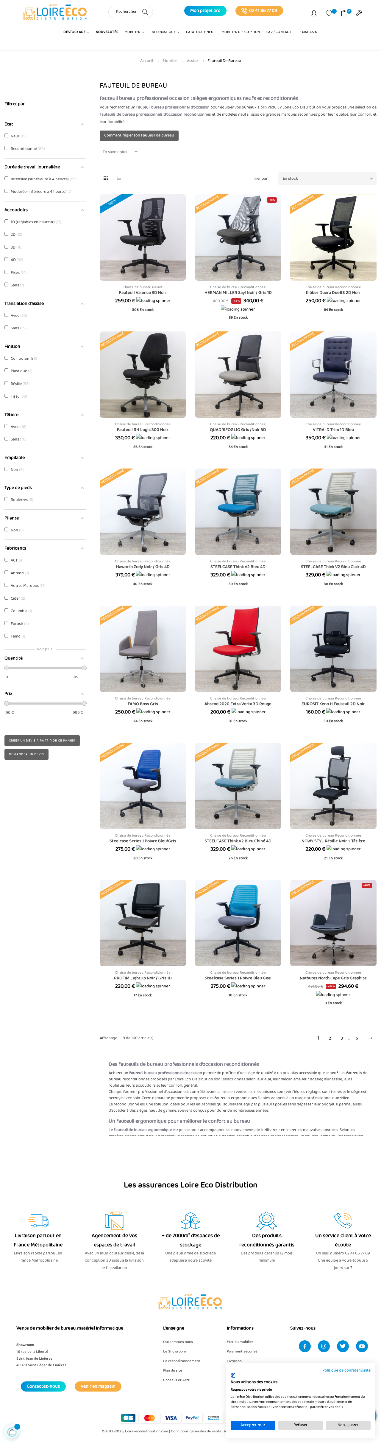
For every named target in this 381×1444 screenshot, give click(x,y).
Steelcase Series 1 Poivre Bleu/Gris (143, 841)
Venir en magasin (98, 1386)
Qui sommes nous (178, 1342)
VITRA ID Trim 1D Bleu (333, 429)
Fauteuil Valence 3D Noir (142, 292)
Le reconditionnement (181, 1361)
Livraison (234, 1361)
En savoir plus (115, 152)
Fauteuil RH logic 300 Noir (142, 429)
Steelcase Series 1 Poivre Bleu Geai (238, 978)
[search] (145, 11)
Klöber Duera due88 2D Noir (333, 292)
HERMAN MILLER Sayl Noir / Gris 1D (238, 292)
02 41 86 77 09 (263, 10)
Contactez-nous (43, 1386)
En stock (329, 178)
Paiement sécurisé (242, 1351)
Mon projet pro (205, 10)
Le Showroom (174, 1351)
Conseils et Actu (176, 1380)
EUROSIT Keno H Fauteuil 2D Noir (333, 704)
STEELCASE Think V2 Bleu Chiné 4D (237, 841)
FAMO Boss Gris (143, 704)
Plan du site (172, 1370)
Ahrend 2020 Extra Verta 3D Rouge (237, 704)
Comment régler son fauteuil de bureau (139, 135)
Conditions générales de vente (196, 1431)
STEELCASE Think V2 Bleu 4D (238, 567)
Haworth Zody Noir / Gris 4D (143, 567)
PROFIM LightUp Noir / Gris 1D (143, 978)
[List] (119, 178)
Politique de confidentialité (346, 1370)
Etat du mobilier (240, 1342)
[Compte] (314, 14)
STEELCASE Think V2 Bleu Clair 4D (333, 567)
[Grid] (106, 178)
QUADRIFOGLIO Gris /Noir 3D (238, 429)
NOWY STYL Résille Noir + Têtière (333, 841)
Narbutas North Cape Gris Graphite (333, 978)
